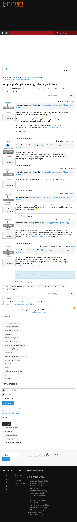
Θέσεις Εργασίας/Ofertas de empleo (16, 356)
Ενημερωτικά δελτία (11, 435)
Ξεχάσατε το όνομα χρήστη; (11, 411)
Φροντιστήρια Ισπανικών (12, 323)
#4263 (73, 246)
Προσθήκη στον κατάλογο (13, 442)
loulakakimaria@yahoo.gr (30, 266)
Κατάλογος (8, 334)
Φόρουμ (7, 424)
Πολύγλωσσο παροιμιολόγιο (13, 371)
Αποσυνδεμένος (8, 108)
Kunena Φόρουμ (42, 312)
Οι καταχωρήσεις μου (11, 439)
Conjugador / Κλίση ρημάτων (14, 349)
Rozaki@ (8, 220)
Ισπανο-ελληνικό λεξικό (12, 341)
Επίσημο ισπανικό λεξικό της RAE (15, 345)
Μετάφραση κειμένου (11, 338)
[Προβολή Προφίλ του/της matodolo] (8, 105)
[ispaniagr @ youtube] (6, 486)
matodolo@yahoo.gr (52, 127)
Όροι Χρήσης (19, 480)
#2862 (73, 168)
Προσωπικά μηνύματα (11, 428)
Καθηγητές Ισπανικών (11, 327)
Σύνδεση (8, 403)
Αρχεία (7, 375)
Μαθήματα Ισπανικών (11, 330)
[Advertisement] (51, 15)
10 (56, 89)
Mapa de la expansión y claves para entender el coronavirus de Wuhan (38, 493)
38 (63, 89)
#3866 (73, 219)
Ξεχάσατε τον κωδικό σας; (10, 413)
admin (8, 142)
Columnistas (9, 353)
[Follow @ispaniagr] (6, 479)
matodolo (8, 102)
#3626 (73, 193)
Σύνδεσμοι (8, 364)
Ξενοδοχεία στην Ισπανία (12, 360)
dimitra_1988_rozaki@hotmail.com (38, 236)
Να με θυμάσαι (7, 399)
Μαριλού (8, 247)
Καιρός (7, 367)
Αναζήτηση (8, 378)
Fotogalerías (9, 431)
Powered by (33, 312)
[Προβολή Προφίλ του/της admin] (8, 145)
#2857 (73, 141)
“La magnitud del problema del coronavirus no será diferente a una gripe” (40, 507)
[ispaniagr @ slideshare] (6, 489)
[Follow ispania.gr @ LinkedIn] (6, 482)
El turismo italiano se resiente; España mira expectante (38, 500)
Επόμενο (7, 92)
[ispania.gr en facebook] (6, 475)
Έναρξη (6, 89)
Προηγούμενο (17, 89)
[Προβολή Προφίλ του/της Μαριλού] (8, 250)
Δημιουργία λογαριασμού (10, 409)
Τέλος (15, 92)
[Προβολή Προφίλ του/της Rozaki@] (8, 223)
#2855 (73, 101)
